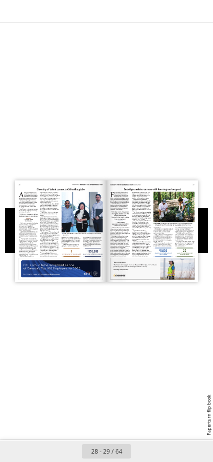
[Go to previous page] (71, 451)
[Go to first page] (49, 451)
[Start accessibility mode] (57, 11)
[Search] (36, 11)
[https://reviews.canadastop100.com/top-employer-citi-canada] (82, 211)
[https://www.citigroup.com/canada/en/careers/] (61, 269)
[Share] (177, 11)
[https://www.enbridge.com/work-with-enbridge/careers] (152, 268)
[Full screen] (199, 11)
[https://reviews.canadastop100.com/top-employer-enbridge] (174, 206)
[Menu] (14, 11)
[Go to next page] (142, 451)
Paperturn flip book (209, 415)
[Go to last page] (164, 451)
